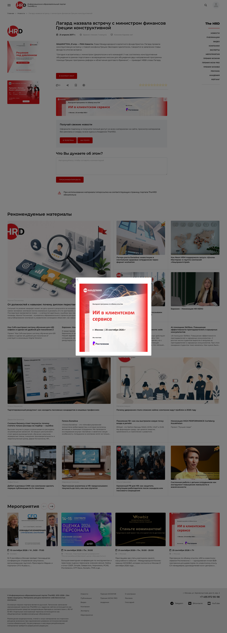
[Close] (149, 279)
